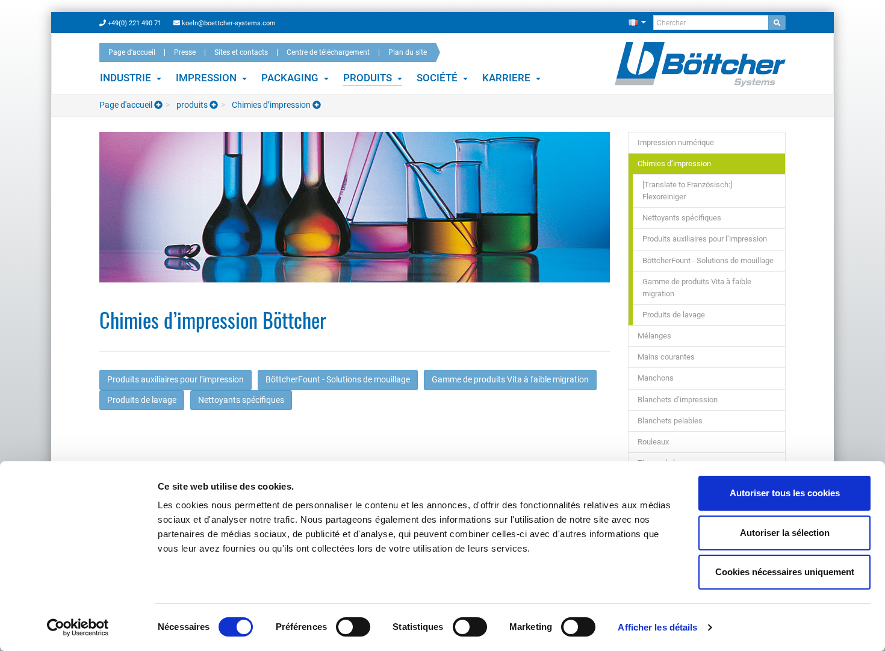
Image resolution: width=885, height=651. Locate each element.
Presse (185, 52)
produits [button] (368, 78)
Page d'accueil (131, 52)
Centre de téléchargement (328, 52)
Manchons (656, 377)
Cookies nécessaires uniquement (784, 572)
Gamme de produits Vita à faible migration (510, 379)
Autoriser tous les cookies (785, 493)
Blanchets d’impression (678, 399)
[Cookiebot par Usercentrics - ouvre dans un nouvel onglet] (78, 627)
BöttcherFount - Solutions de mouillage (338, 379)
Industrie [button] (127, 78)
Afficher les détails (657, 627)
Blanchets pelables (670, 420)
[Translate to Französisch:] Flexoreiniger (687, 190)
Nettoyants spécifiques (241, 400)
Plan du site (407, 52)
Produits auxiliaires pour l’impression (175, 379)
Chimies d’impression (271, 105)
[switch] (353, 627)
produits (192, 105)
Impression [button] (207, 78)
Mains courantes (666, 356)
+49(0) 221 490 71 (133, 22)
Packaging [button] (291, 78)
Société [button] (438, 78)
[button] (637, 22)
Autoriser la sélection (785, 533)
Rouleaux (653, 441)
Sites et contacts (241, 52)
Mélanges (654, 335)
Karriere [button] (507, 78)
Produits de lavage (141, 400)
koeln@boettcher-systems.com (228, 22)
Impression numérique (676, 142)
